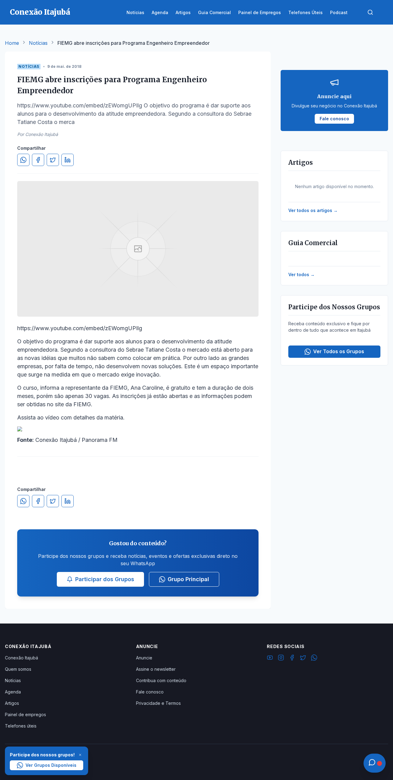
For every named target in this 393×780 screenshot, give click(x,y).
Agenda (13, 691)
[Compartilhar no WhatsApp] (23, 160)
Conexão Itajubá (21, 657)
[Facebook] (292, 658)
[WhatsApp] (314, 658)
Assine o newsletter (156, 669)
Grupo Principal (188, 579)
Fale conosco (150, 691)
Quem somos (18, 669)
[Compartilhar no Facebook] (38, 160)
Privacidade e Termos (158, 703)
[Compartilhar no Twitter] (53, 160)
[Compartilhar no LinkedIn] (67, 160)
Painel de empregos (25, 714)
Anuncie (144, 657)
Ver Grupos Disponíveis (50, 765)
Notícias (38, 43)
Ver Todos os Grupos (338, 351)
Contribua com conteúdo (161, 680)
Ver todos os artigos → (313, 210)
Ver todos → (301, 274)
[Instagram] (281, 658)
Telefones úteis (21, 725)
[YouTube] (270, 658)
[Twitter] (303, 658)
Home (12, 43)
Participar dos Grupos (104, 579)
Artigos (12, 703)
